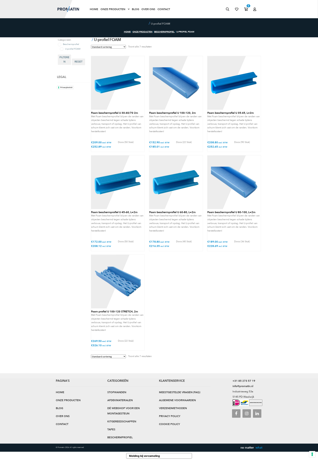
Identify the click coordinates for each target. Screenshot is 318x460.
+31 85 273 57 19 (244, 381)
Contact (164, 9)
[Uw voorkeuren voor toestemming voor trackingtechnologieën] (312, 454)
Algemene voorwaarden (177, 400)
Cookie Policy (169, 424)
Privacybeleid (66, 87)
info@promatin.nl (243, 386)
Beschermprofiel (164, 31)
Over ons (148, 9)
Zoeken (230, 9)
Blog (135, 9)
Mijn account (258, 5)
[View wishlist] (239, 9)
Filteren (64, 60)
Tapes (111, 429)
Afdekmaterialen (120, 400)
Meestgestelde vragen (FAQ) (179, 392)
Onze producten (113, 9)
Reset (78, 62)
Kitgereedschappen (121, 421)
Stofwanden (116, 392)
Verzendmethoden (173, 408)
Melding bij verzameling (144, 456)
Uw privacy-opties (177, 456)
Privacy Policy (169, 416)
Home (94, 9)
